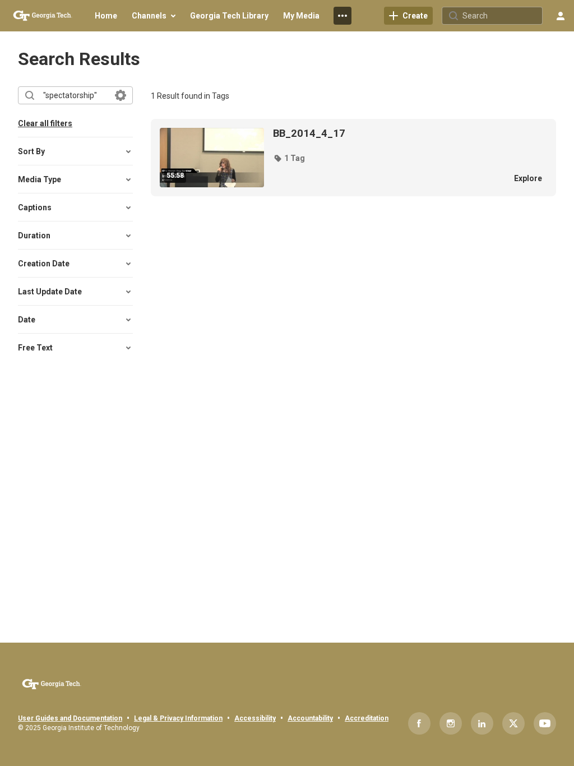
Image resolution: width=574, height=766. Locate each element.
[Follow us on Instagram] (450, 723)
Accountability (310, 718)
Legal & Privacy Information (178, 718)
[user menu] (561, 16)
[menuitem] (106, 16)
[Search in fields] (120, 95)
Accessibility (255, 718)
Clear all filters (45, 123)
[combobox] (75, 95)
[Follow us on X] (513, 723)
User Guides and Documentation (70, 718)
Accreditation (366, 718)
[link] (408, 16)
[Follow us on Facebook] (419, 723)
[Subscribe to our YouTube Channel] (545, 723)
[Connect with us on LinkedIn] (482, 723)
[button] (289, 158)
